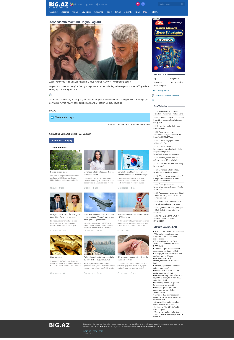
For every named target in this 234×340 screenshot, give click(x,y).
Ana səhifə (53, 12)
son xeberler (100, 326)
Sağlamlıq (98, 12)
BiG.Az (52, 111)
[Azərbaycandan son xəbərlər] (165, 95)
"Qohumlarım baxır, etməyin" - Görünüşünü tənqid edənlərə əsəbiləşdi (168, 209)
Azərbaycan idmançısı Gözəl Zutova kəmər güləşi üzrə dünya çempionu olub (168, 195)
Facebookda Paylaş (61, 140)
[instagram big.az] (138, 4)
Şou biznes (86, 12)
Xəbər (52, 82)
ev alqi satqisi (163, 91)
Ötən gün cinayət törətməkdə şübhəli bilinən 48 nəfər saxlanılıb (168, 186)
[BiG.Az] (61, 5)
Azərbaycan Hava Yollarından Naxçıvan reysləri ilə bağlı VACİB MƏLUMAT (167, 134)
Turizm (109, 12)
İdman (118, 12)
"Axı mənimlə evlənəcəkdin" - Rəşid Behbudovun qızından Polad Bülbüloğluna (168, 178)
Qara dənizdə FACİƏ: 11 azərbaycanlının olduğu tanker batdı (166, 260)
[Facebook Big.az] (143, 4)
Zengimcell (174, 78)
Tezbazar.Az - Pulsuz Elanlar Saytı (169, 231)
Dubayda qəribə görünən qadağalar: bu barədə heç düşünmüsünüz (164, 289)
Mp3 (145, 12)
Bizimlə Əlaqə (155, 326)
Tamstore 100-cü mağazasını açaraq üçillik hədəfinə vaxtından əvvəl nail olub (167, 297)
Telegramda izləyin (64, 117)
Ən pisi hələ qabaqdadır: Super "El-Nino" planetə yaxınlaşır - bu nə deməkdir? (168, 314)
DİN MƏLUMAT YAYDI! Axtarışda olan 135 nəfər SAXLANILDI (166, 218)
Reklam (154, 12)
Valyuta (80, 5)
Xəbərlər (65, 12)
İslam (137, 12)
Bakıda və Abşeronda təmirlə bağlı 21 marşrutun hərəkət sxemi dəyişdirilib (168, 119)
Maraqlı (75, 12)
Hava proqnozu (160, 85)
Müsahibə (128, 12)
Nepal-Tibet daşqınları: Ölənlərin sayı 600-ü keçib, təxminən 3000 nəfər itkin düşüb (167, 277)
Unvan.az (158, 82)
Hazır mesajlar (176, 82)
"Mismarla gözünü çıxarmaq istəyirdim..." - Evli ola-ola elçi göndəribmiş (165, 236)
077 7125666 (85, 134)
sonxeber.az (142, 326)
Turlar (154, 91)
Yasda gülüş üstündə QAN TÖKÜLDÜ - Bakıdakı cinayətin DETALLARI (166, 243)
